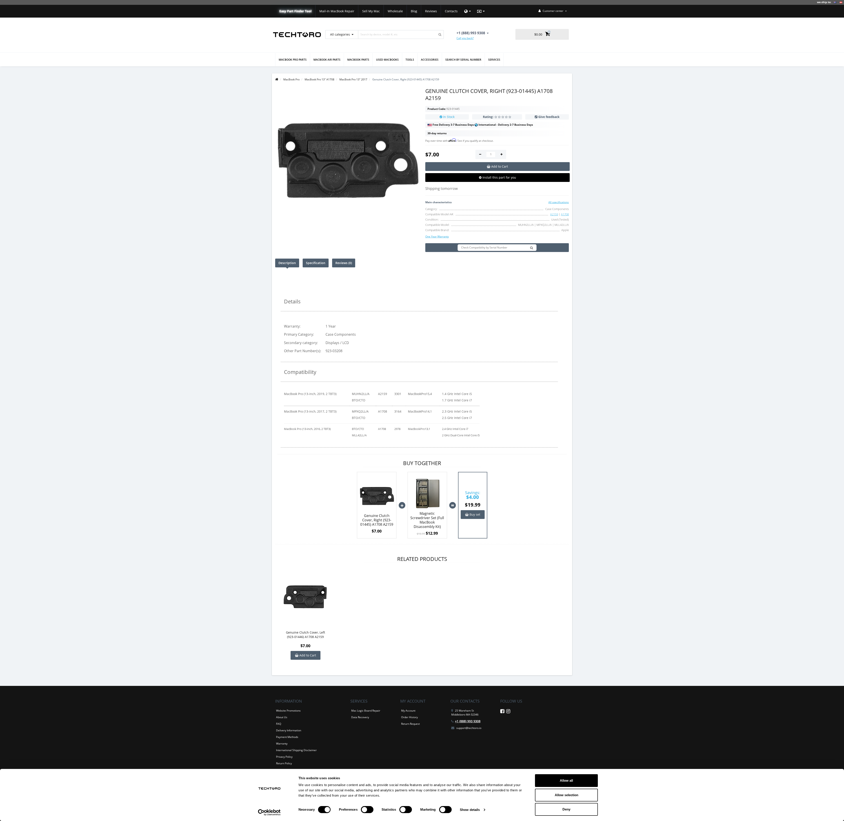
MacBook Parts (358, 60)
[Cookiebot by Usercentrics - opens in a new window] (269, 812)
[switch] (367, 809)
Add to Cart (307, 655)
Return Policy (284, 763)
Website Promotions (288, 710)
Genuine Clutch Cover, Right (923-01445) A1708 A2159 (376, 520)
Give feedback (549, 117)
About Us (281, 717)
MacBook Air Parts (326, 60)
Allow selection (566, 795)
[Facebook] (502, 712)
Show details (470, 810)
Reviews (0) (343, 263)
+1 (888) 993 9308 (467, 721)
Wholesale (395, 11)
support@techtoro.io (468, 728)
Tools (410, 60)
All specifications (558, 202)
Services (494, 60)
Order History (409, 717)
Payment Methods (287, 737)
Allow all (566, 780)
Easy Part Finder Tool (295, 11)
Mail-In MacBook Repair (336, 11)
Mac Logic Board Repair (365, 710)
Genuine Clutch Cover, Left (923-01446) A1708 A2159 (305, 634)
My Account (408, 710)
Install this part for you (499, 177)
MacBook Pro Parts (293, 60)
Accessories (429, 60)
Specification (315, 263)
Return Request (410, 724)
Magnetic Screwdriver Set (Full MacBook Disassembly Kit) (427, 520)
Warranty (281, 743)
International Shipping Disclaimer (296, 750)
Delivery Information (288, 730)
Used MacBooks (387, 60)
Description (287, 263)
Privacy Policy (284, 757)
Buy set (474, 514)
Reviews (431, 11)
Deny (566, 809)
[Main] (276, 79)
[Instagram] (508, 712)
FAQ (278, 724)
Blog (414, 11)
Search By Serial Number (463, 60)
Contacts (451, 11)
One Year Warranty (437, 236)
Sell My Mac (371, 11)
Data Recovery (360, 717)
